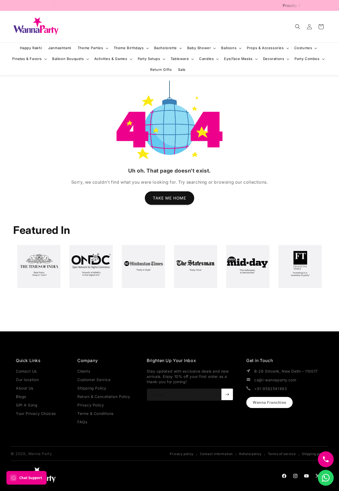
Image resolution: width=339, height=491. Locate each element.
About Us (24, 388)
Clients (83, 371)
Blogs (21, 396)
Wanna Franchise (269, 402)
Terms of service (282, 454)
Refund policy (250, 454)
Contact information (216, 454)
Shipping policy (314, 454)
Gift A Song (27, 405)
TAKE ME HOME (169, 198)
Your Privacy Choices (36, 413)
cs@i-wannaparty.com (275, 380)
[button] (298, 27)
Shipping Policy (91, 388)
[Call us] (326, 459)
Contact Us (26, 371)
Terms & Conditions (95, 413)
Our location (27, 379)
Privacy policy (181, 454)
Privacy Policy (90, 405)
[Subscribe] (227, 394)
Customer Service (94, 379)
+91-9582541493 (270, 388)
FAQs (82, 422)
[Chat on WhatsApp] (326, 478)
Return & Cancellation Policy (103, 396)
